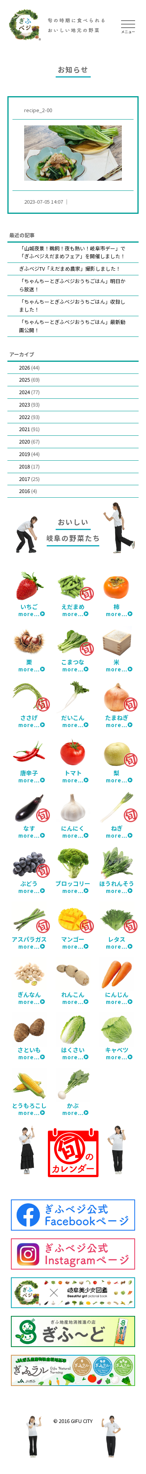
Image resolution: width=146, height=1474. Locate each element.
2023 (24, 404)
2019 (24, 454)
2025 (24, 379)
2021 (24, 429)
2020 (24, 441)
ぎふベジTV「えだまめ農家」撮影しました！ (70, 268)
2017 (24, 479)
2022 (24, 417)
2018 (24, 466)
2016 (24, 491)
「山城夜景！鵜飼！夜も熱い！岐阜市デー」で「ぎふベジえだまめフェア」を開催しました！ (72, 252)
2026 (24, 367)
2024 (24, 392)
